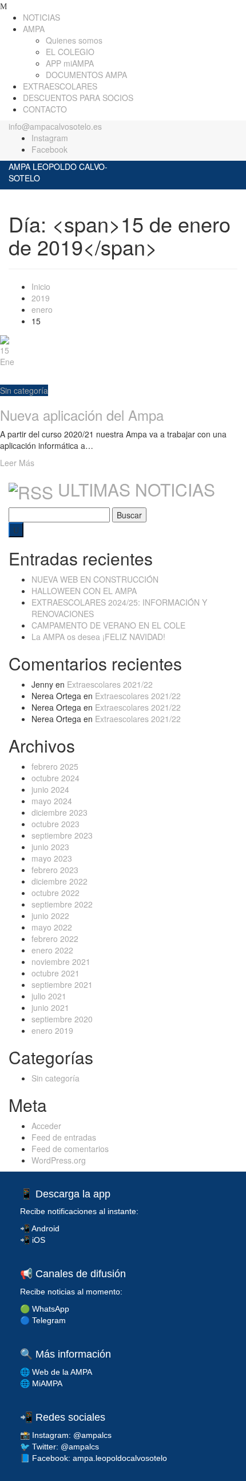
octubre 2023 (55, 823)
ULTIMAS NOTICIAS (136, 489)
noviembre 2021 (60, 961)
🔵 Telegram (43, 1320)
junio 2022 (50, 915)
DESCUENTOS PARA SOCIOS (78, 97)
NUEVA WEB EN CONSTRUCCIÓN (94, 579)
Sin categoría (24, 390)
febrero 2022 (54, 938)
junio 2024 (50, 789)
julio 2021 (48, 996)
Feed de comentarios (70, 1148)
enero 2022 (52, 950)
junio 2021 (50, 1007)
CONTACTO (45, 109)
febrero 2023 (54, 869)
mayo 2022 (51, 927)
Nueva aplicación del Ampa (82, 415)
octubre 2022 (55, 892)
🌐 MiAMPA (41, 1383)
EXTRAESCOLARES (60, 86)
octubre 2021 (55, 973)
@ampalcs (92, 1435)
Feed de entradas (63, 1137)
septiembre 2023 (62, 835)
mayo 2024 (51, 801)
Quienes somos (74, 40)
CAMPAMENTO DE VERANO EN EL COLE (108, 625)
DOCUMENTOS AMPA (86, 74)
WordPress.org (58, 1160)
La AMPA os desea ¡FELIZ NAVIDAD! (98, 636)
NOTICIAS (41, 17)
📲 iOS (32, 1239)
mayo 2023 (51, 858)
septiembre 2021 (62, 984)
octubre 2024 (55, 778)
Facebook (49, 149)
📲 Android (39, 1228)
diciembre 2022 (59, 881)
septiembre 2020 (62, 1019)
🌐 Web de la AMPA (56, 1372)
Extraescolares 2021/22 (110, 684)
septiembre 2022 (62, 904)
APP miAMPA (70, 63)
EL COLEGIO (70, 51)
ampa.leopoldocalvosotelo (120, 1458)
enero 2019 (52, 1030)
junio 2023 (50, 846)
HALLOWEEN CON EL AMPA (84, 590)
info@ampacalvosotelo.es (55, 126)
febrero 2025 (54, 766)
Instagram (49, 138)
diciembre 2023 (59, 812)
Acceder (46, 1125)
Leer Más (17, 462)
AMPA (34, 28)
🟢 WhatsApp (44, 1308)
